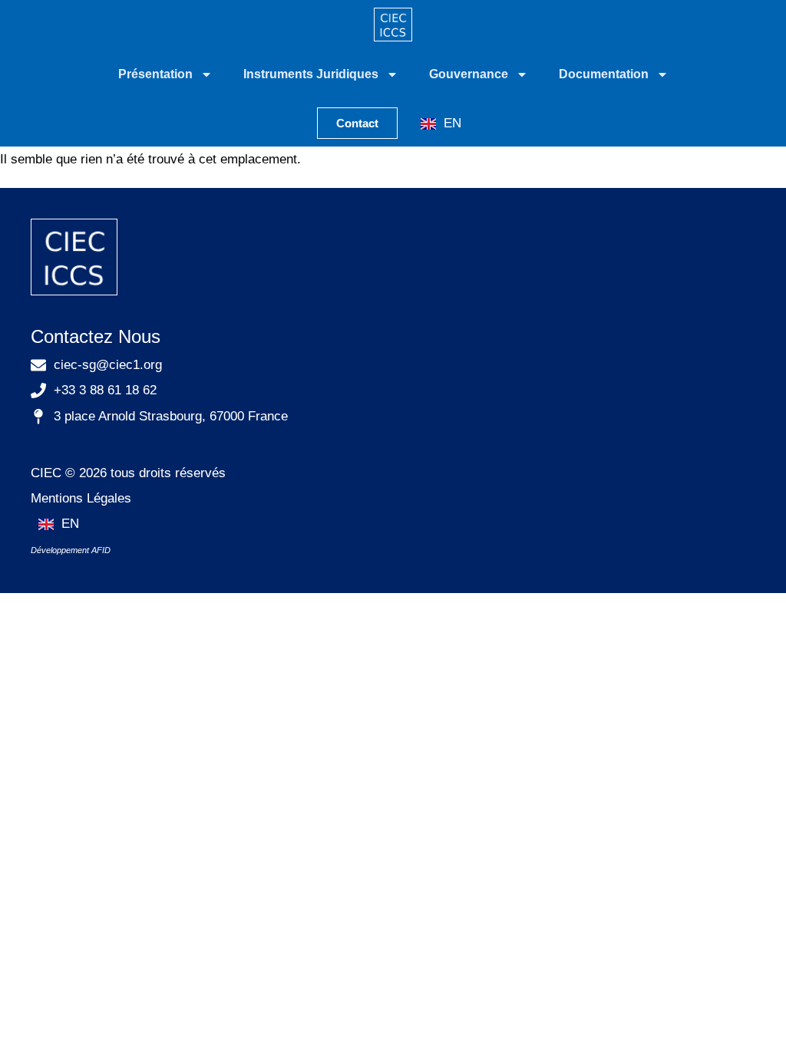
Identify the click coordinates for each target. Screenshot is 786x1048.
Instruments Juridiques (310, 74)
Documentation (604, 74)
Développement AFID (71, 550)
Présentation (155, 74)
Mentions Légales (81, 498)
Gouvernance (468, 74)
